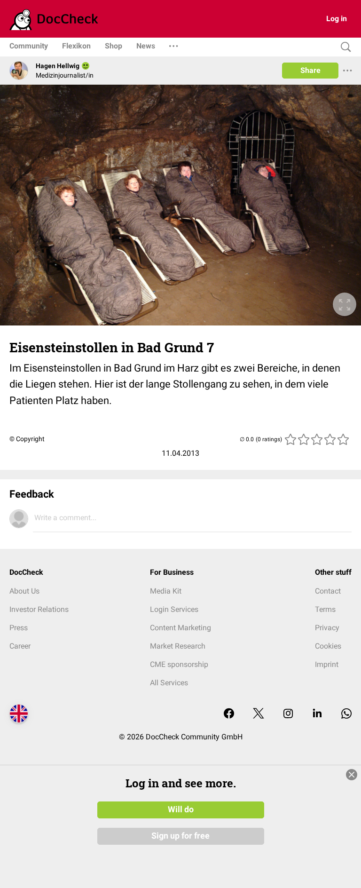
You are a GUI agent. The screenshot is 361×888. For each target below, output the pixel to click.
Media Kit (165, 591)
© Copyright (27, 439)
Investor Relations (39, 609)
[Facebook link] (229, 714)
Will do (181, 809)
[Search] (344, 47)
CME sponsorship (179, 664)
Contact (328, 591)
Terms (325, 609)
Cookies (328, 646)
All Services (169, 682)
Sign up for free (180, 835)
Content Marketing (180, 627)
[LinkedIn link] (317, 714)
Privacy (327, 627)
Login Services (174, 609)
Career (20, 646)
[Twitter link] (258, 714)
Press (18, 627)
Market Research (177, 646)
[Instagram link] (288, 714)
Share (310, 70)
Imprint (326, 664)
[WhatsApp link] (346, 714)
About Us (24, 591)
